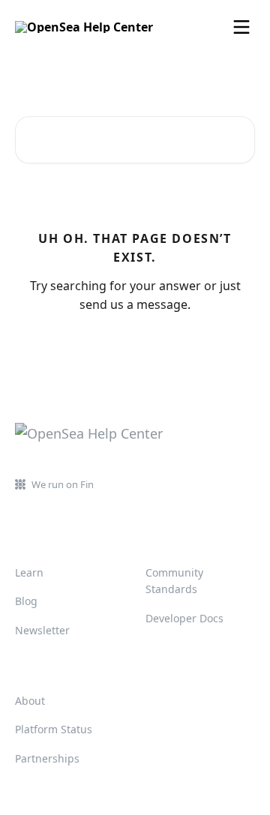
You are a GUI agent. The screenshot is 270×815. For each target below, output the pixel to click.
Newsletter (42, 630)
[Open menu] (241, 27)
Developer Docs (185, 618)
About (30, 701)
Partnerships (47, 758)
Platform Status (53, 729)
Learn (29, 572)
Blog (26, 601)
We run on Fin (63, 484)
